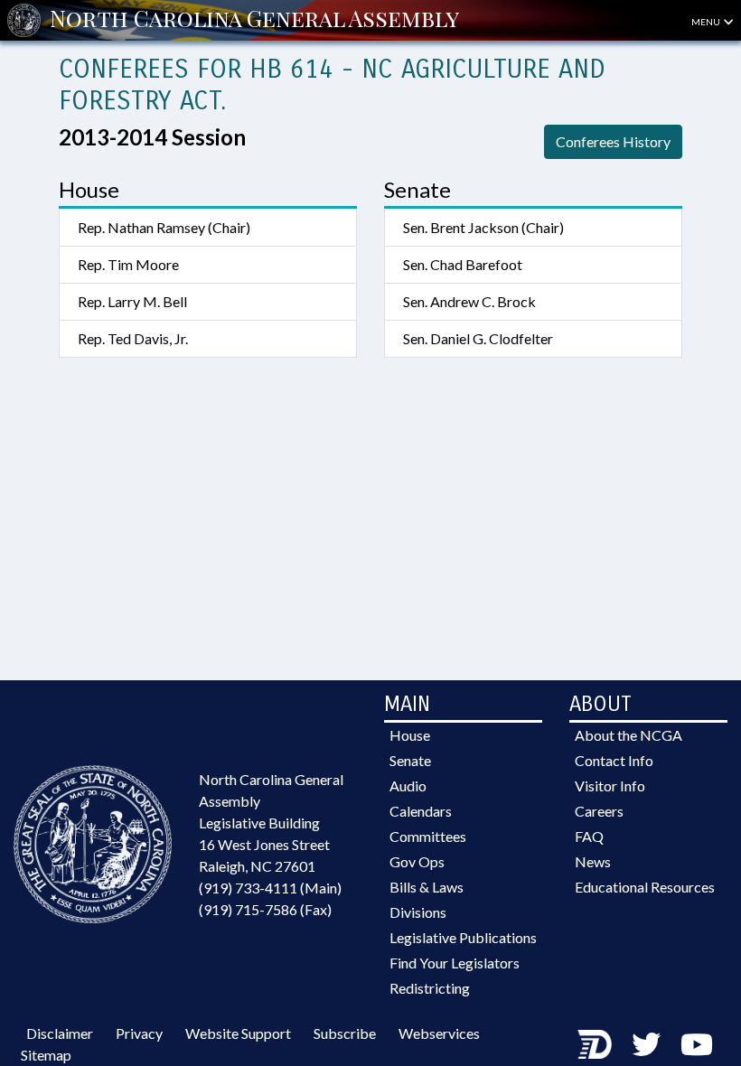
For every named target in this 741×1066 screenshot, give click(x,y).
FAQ (589, 836)
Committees (427, 836)
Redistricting (429, 987)
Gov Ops (417, 861)
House (409, 734)
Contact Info (614, 760)
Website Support (238, 1033)
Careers (599, 810)
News (593, 861)
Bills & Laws (426, 886)
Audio (408, 785)
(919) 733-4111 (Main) (270, 887)
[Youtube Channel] (696, 1043)
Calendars (420, 810)
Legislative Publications (463, 937)
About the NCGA (628, 734)
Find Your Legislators (454, 962)
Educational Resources (645, 886)
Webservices (439, 1033)
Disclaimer (59, 1033)
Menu (706, 21)
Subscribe (345, 1033)
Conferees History (613, 141)
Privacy (139, 1033)
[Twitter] (646, 1043)
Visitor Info (610, 785)
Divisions (417, 912)
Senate (410, 760)
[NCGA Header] (254, 20)
